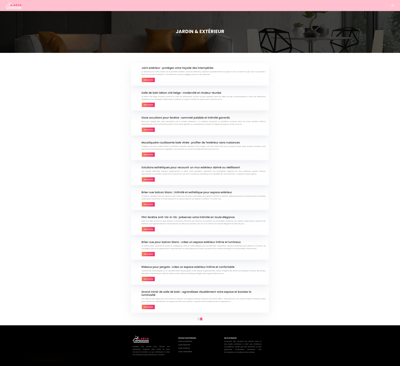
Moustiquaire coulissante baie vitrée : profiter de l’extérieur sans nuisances (190, 142)
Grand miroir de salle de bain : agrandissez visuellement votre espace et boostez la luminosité (196, 293)
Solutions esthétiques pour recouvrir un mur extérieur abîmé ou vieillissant (190, 167)
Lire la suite (148, 80)
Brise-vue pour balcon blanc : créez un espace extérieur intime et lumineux (191, 242)
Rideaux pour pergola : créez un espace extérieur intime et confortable (187, 267)
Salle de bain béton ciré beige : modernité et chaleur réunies (181, 93)
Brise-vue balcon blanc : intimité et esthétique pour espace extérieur (186, 192)
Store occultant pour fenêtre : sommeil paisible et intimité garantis (185, 118)
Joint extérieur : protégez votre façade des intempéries (177, 68)
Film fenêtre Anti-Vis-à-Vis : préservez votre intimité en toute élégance (188, 217)
